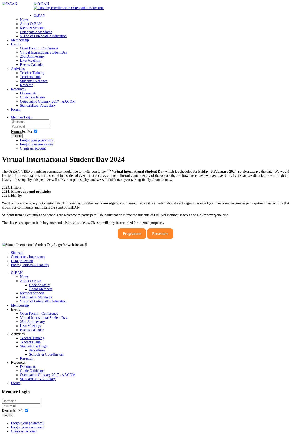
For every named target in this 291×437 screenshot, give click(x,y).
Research (26, 85)
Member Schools (32, 28)
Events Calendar (32, 64)
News (24, 20)
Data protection (22, 261)
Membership (20, 40)
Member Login (22, 117)
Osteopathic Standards (36, 32)
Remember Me (21, 131)
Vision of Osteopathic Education (43, 36)
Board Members (40, 289)
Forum (15, 109)
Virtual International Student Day (44, 52)
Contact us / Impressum (28, 257)
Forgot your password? (36, 140)
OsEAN (39, 15)
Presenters (160, 234)
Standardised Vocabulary (38, 105)
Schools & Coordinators (46, 354)
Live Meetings (30, 60)
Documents (28, 93)
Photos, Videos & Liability (30, 265)
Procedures (37, 350)
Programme (132, 234)
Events (16, 44)
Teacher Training (32, 73)
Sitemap (17, 253)
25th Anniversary (32, 56)
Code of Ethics (39, 285)
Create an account (33, 148)
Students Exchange (34, 81)
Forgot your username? (36, 144)
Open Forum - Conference (39, 48)
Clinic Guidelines (32, 97)
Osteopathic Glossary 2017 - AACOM (47, 101)
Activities (18, 69)
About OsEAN (31, 24)
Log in (17, 135)
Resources (18, 89)
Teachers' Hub (30, 77)
